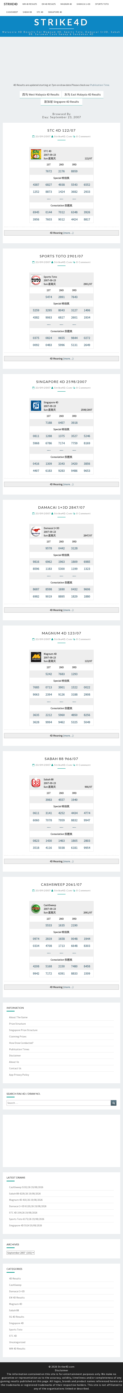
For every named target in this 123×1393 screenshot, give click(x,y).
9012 (61, 219)
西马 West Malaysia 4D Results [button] (40, 94)
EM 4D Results (49, 4)
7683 (61, 674)
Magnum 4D (66, 4)
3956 (36, 219)
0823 (36, 841)
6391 (61, 973)
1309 (48, 464)
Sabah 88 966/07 (61, 758)
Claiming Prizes (17, 1036)
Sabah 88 (27, 12)
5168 (48, 966)
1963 (61, 562)
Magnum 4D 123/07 (61, 633)
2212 (48, 715)
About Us (14, 1061)
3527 (74, 436)
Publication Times (19, 1049)
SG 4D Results (16, 1316)
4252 (61, 813)
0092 (36, 345)
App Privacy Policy (19, 1074)
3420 (74, 464)
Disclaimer (15, 1055)
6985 (87, 562)
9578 (48, 548)
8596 (36, 569)
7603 (48, 219)
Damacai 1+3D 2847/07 (61, 507)
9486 (74, 471)
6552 (87, 185)
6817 (61, 317)
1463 (61, 841)
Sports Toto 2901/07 (61, 256)
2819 (48, 939)
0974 (36, 939)
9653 (87, 471)
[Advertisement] (61, 60)
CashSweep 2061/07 (61, 884)
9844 (74, 338)
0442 (61, 548)
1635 (61, 925)
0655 (61, 338)
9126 (61, 694)
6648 (74, 946)
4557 (61, 800)
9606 (87, 589)
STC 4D (40, 12)
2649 (87, 345)
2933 (87, 192)
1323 (87, 569)
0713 (48, 687)
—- (49, 199)
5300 (61, 569)
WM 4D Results (29, 4)
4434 (74, 813)
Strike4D (11, 4)
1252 (36, 192)
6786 (48, 443)
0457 (61, 423)
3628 (36, 722)
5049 (87, 722)
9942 (36, 973)
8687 (36, 589)
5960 (61, 715)
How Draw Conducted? (21, 1042)
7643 (74, 297)
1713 (61, 946)
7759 (74, 443)
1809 (74, 562)
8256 (87, 715)
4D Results (15, 1278)
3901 (61, 687)
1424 (61, 192)
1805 (74, 841)
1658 (61, 939)
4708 (48, 946)
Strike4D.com (63, 136)
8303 (87, 946)
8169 (87, 443)
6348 (74, 212)
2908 (87, 694)
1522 (74, 687)
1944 (87, 939)
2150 (61, 966)
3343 (61, 464)
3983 (48, 800)
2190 (74, 925)
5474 (48, 297)
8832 (74, 820)
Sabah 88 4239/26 (18, 1193)
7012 (61, 212)
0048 (74, 939)
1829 (74, 596)
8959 (74, 171)
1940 (74, 800)
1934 (87, 317)
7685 (36, 687)
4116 (48, 848)
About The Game (18, 1017)
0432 (74, 589)
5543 (74, 185)
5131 (74, 345)
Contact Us (15, 1068)
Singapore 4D (55, 12)
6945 (36, 212)
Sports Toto (102, 4)
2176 (61, 171)
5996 (61, 345)
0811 (36, 436)
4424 (74, 219)
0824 (48, 338)
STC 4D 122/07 (61, 130)
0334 (36, 946)
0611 (36, 813)
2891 (61, 297)
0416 (36, 464)
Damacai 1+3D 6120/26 (21, 1206)
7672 (48, 171)
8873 (48, 192)
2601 (74, 317)
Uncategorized (17, 1342)
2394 (48, 694)
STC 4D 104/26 (17, 1212)
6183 (48, 471)
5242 (48, 674)
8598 (48, 589)
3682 (74, 192)
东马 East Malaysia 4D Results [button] (82, 94)
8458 (87, 966)
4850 (74, 715)
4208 (36, 966)
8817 (87, 219)
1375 (61, 436)
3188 (74, 694)
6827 (48, 185)
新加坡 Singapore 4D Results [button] (61, 101)
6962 (48, 562)
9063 (48, 317)
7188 (48, 423)
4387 (36, 185)
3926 (87, 212)
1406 (87, 310)
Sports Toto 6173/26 (20, 1219)
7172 (48, 973)
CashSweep (12, 12)
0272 (87, 338)
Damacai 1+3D (83, 4)
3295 (48, 310)
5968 (36, 443)
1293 (74, 674)
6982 (36, 596)
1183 (48, 569)
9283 (61, 471)
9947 (87, 820)
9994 (48, 722)
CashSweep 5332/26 (20, 1187)
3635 (36, 715)
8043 (61, 310)
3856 (87, 464)
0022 (87, 687)
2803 (87, 841)
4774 (87, 813)
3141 (48, 813)
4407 (36, 471)
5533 (48, 925)
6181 (74, 848)
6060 (36, 820)
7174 (61, 443)
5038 (61, 848)
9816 (36, 562)
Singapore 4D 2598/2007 (61, 381)
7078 (48, 820)
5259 (36, 310)
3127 (74, 310)
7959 (61, 820)
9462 (61, 722)
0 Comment (83, 136)
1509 (87, 973)
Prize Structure (17, 1023)
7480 (74, 966)
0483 (48, 345)
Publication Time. (100, 85)
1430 (48, 841)
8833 (74, 973)
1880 (87, 596)
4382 (36, 317)
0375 (36, 338)
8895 (61, 596)
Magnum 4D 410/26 (19, 1199)
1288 (48, 436)
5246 (87, 436)
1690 (61, 589)
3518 (36, 848)
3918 (74, 423)
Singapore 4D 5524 (19, 1225)
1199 (74, 569)
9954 (87, 848)
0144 (48, 212)
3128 (74, 548)
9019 (48, 596)
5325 (74, 722)
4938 (61, 185)
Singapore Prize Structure (23, 1030)
